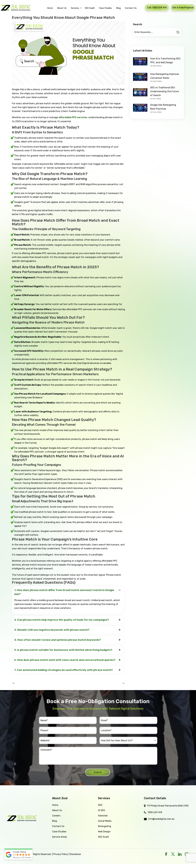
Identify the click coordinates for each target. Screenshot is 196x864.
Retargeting (104, 826)
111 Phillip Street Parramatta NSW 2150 (168, 805)
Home (55, 805)
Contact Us (58, 826)
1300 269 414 (155, 812)
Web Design (104, 831)
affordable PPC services (73, 117)
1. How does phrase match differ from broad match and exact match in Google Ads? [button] (64, 592)
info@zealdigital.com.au (161, 819)
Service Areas (59, 836)
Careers (56, 815)
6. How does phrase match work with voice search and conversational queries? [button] (65, 660)
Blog (54, 821)
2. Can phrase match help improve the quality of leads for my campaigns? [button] (61, 619)
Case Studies (59, 831)
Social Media (104, 821)
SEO (100, 805)
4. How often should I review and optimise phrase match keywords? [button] (57, 639)
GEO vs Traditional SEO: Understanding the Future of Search (164, 91)
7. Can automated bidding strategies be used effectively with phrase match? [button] (63, 670)
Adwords (103, 815)
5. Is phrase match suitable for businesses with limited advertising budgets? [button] (63, 650)
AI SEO (101, 810)
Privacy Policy (60, 854)
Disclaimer (75, 854)
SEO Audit (103, 836)
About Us (57, 810)
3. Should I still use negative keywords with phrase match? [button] (51, 629)
